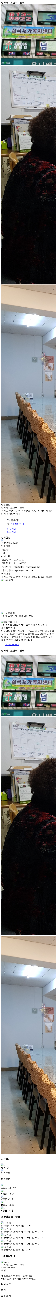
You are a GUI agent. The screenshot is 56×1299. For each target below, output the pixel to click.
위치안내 (11, 532)
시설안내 (11, 529)
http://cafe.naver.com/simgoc (27, 567)
